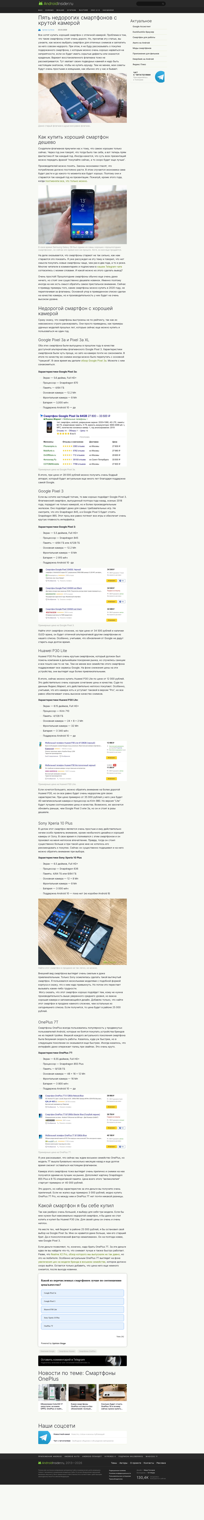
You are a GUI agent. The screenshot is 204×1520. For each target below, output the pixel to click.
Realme (60, 10)
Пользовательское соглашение (120, 1476)
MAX (40, 10)
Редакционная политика (117, 1470)
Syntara (71, 10)
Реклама (161, 1463)
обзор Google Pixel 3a (93, 360)
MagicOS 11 (152, 1456)
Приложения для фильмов (146, 53)
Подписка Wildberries (131, 1456)
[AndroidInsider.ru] (56, 3)
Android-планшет (92, 1456)
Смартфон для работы (144, 37)
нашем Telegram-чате (109, 266)
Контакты (149, 1463)
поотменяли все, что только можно (66, 181)
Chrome (49, 10)
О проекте (135, 1463)
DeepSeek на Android (143, 59)
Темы (114, 1463)
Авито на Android (141, 43)
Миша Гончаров (149, 1470)
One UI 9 (95, 10)
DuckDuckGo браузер (143, 32)
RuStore (83, 10)
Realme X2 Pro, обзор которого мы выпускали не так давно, (85, 1254)
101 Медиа (151, 1473)
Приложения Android (50, 1456)
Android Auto (72, 1456)
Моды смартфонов (142, 48)
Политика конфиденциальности (120, 1473)
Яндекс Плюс (139, 64)
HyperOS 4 (110, 1456)
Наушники (108, 10)
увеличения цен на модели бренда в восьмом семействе (71, 1261)
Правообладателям (116, 1479)
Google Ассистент (142, 26)
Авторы (123, 1463)
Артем (48, 30)
